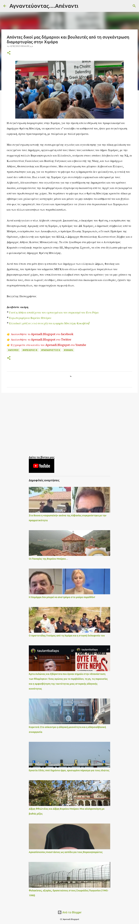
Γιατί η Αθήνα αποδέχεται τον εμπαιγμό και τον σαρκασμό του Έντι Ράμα (54, 312)
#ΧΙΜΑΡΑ (68, 350)
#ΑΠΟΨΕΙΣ (13, 350)
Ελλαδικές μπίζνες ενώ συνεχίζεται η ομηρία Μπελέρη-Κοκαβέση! (49, 323)
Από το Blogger (72, 912)
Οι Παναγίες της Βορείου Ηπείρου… (48, 558)
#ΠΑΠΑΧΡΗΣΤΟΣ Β (50, 350)
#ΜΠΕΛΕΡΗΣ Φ (30, 350)
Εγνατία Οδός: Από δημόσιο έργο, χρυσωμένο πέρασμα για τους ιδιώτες (69, 770)
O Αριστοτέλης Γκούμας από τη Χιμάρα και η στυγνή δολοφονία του (67, 635)
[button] (9, 53)
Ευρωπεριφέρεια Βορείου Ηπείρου (30, 318)
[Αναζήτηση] (83, 6)
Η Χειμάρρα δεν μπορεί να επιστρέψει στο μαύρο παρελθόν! (62, 597)
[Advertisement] (69, 421)
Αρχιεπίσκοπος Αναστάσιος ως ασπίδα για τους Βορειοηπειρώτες (66, 852)
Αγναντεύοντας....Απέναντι (43, 6)
